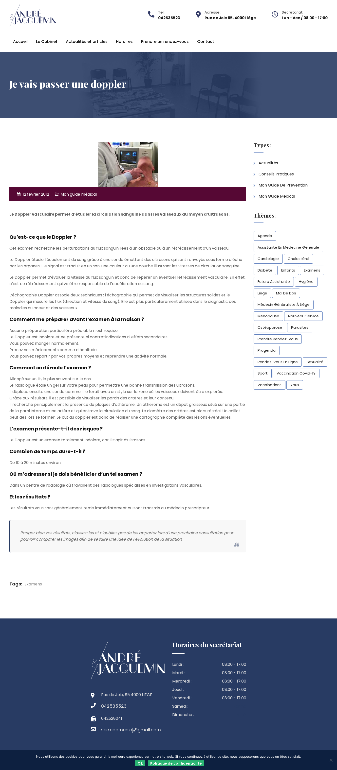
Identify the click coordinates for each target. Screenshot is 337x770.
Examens (33, 584)
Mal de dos (286, 293)
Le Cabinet (46, 41)
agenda (265, 235)
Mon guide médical (78, 194)
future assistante (274, 281)
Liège (262, 293)
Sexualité (315, 361)
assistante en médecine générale (288, 247)
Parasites (299, 327)
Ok (140, 763)
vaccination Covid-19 (296, 373)
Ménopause (268, 316)
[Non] (330, 760)
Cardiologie (268, 258)
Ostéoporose (270, 327)
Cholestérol (298, 258)
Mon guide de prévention (283, 185)
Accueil (20, 41)
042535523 (106, 706)
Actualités (268, 163)
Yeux (294, 384)
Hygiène (306, 281)
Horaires (124, 41)
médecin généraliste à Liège (284, 304)
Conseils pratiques (276, 174)
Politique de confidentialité (176, 763)
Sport (263, 373)
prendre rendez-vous (278, 339)
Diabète (265, 270)
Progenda (267, 350)
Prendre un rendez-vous (165, 41)
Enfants (288, 270)
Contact (205, 41)
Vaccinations (269, 384)
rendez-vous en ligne (278, 361)
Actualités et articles (87, 41)
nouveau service (303, 316)
